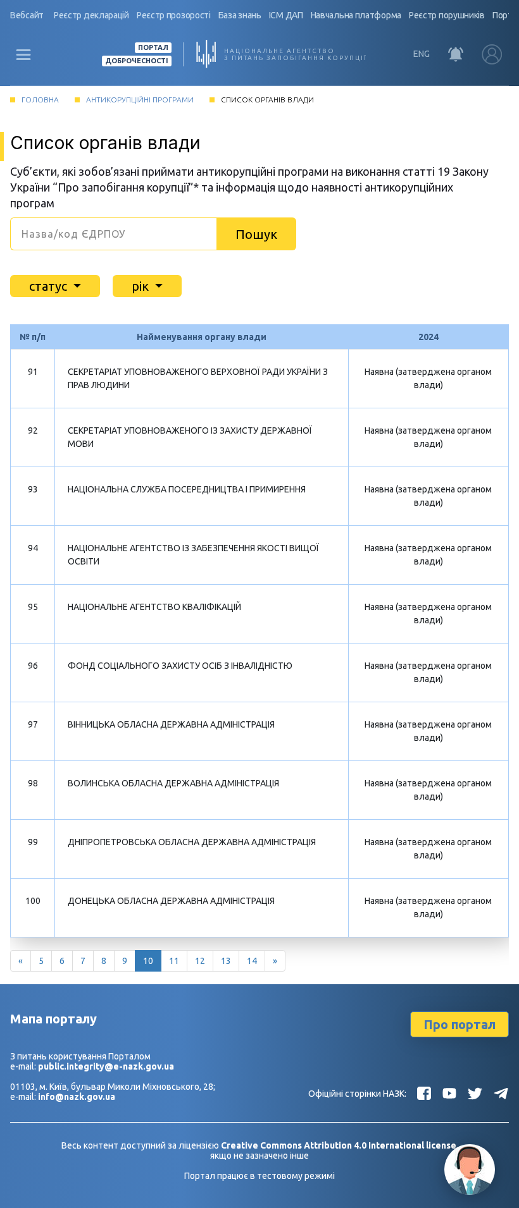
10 (148, 961)
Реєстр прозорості (174, 15)
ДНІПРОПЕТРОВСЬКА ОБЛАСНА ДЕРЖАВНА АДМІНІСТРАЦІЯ (192, 842)
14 (252, 961)
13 (226, 961)
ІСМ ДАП (286, 15)
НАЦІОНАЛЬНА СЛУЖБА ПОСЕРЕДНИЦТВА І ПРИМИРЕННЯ (187, 489)
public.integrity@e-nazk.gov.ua (106, 1066)
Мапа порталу (53, 1018)
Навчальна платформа (356, 15)
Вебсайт (27, 15)
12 (200, 961)
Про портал (459, 1024)
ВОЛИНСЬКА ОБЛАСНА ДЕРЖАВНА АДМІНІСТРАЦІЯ (173, 783)
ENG (421, 54)
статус (49, 286)
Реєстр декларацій (91, 15)
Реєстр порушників (447, 15)
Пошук (256, 234)
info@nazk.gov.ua (76, 1097)
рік (142, 286)
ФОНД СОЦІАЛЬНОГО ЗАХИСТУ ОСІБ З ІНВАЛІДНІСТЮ (180, 666)
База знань (239, 15)
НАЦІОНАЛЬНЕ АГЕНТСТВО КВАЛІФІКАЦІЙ (154, 607)
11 (174, 961)
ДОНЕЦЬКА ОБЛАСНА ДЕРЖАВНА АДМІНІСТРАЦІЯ (171, 901)
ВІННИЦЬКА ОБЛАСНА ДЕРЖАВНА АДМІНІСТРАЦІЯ (171, 724)
